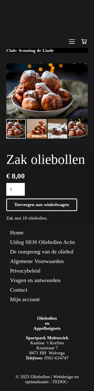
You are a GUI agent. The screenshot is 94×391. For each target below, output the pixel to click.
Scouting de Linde (36, 50)
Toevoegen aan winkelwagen (41, 204)
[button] (71, 42)
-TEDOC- (60, 381)
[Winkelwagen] (83, 41)
